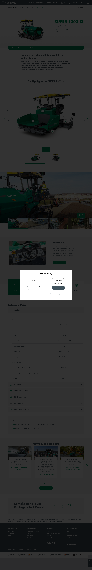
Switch (58, 288)
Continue (33, 288)
